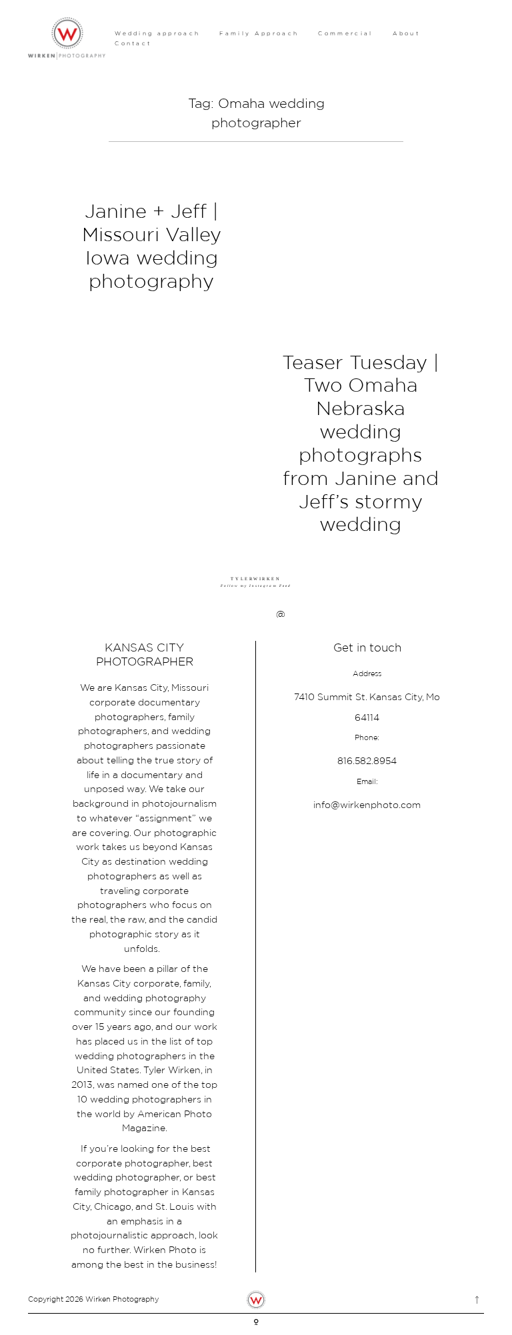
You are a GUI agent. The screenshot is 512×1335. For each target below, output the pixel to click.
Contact (133, 43)
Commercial (345, 33)
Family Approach (259, 33)
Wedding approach (157, 33)
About (407, 33)
